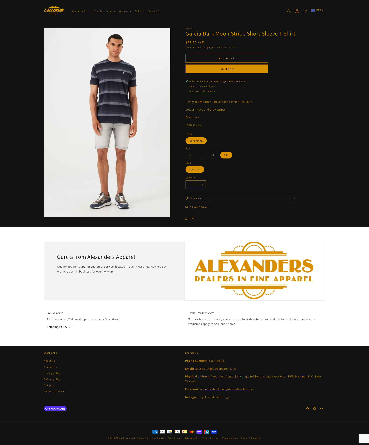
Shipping (207, 47)
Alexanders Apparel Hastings (130, 438)
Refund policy (52, 379)
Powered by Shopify (154, 438)
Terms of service (211, 438)
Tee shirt (194, 169)
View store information (202, 91)
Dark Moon (196, 140)
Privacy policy (52, 373)
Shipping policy (229, 438)
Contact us (50, 367)
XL (215, 155)
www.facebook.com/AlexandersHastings (226, 389)
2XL (226, 155)
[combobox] (317, 10)
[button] (80, 11)
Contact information (251, 438)
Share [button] (191, 218)
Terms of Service (54, 391)
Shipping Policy (57, 327)
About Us (49, 361)
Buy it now (227, 69)
